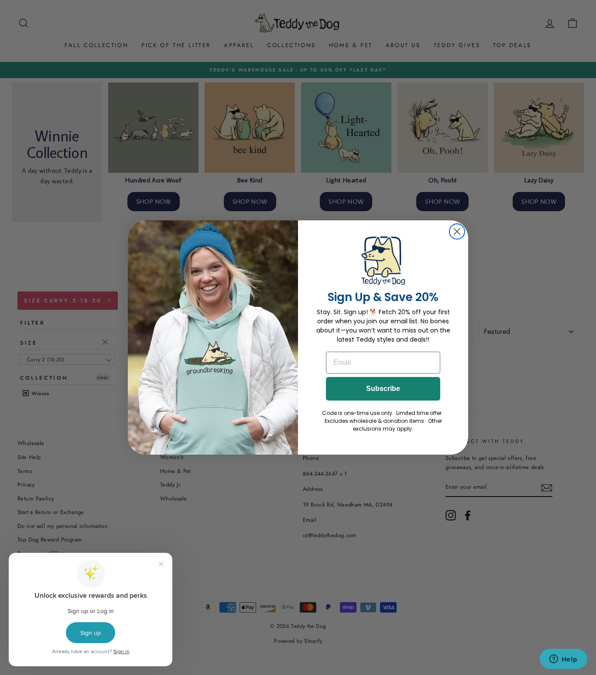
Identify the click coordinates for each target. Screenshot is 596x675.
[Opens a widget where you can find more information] (563, 660)
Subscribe (383, 388)
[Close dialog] (457, 231)
